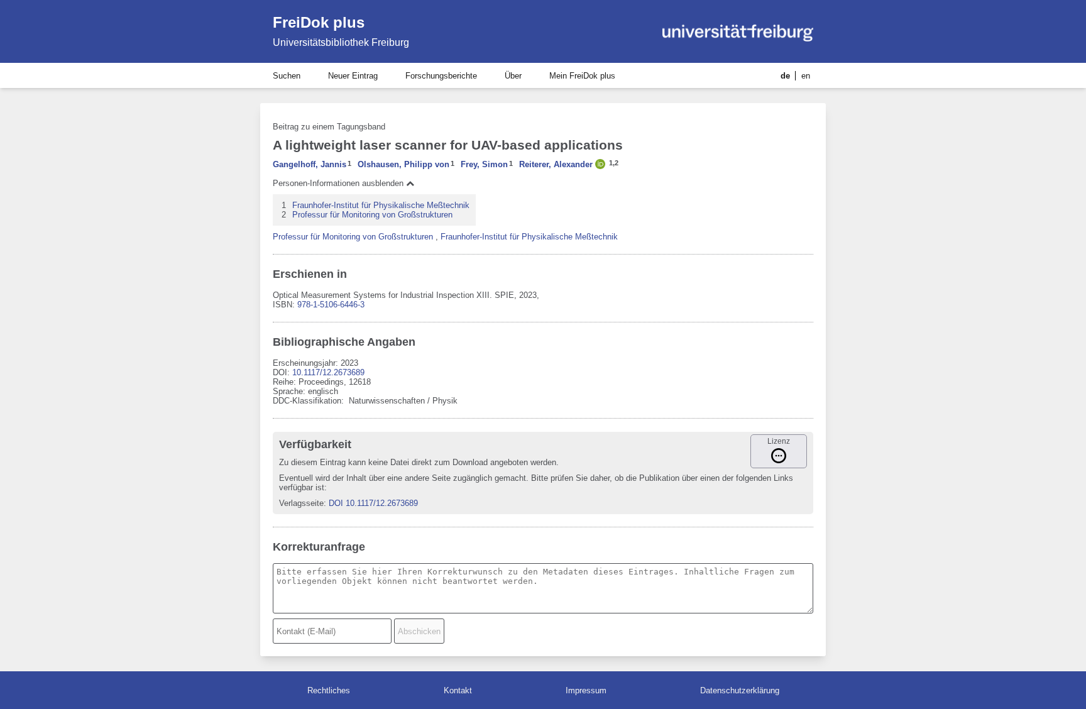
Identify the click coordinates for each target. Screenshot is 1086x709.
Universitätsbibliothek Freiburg (341, 42)
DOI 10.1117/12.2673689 (373, 503)
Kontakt (458, 690)
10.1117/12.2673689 (328, 372)
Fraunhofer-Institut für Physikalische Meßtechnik (380, 205)
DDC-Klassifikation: (309, 400)
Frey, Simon (484, 164)
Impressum (586, 690)
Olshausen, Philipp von (403, 164)
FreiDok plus (319, 22)
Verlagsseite (301, 503)
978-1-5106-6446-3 (331, 304)
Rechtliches (328, 690)
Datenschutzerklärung (739, 690)
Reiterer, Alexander (556, 164)
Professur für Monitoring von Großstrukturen (372, 214)
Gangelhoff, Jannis (309, 164)
